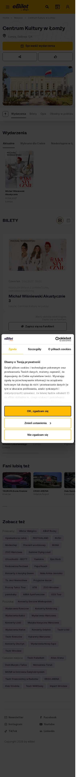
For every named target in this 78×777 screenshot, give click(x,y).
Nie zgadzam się (37, 434)
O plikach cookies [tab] (59, 349)
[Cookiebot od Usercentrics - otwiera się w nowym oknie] (55, 339)
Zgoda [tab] (13, 349)
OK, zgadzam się (37, 411)
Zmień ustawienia (35, 422)
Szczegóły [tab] (34, 349)
